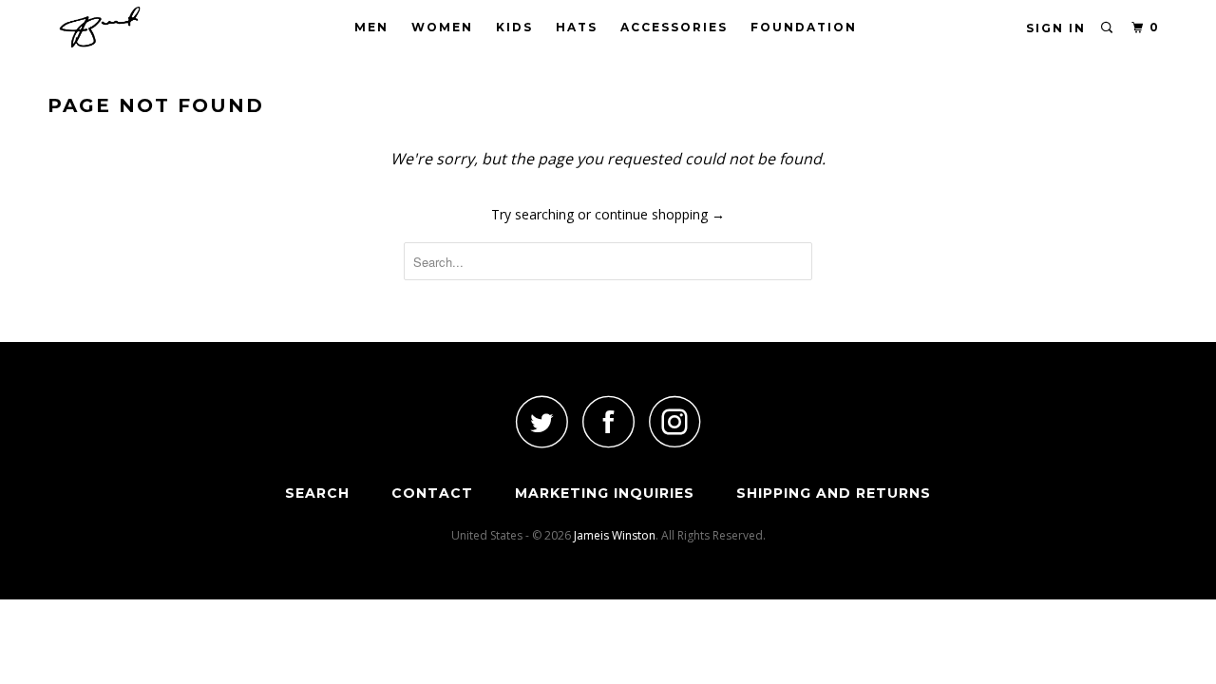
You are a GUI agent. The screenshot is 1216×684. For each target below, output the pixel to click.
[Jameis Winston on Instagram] (674, 421)
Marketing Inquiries (604, 493)
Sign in (1056, 28)
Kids (514, 27)
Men (371, 27)
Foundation (803, 27)
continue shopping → (660, 214)
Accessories (674, 27)
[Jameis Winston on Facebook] (608, 421)
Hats (577, 27)
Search (317, 493)
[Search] (1107, 28)
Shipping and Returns (833, 493)
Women (442, 27)
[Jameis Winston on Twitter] (541, 421)
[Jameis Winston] (145, 27)
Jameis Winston (615, 535)
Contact (432, 493)
